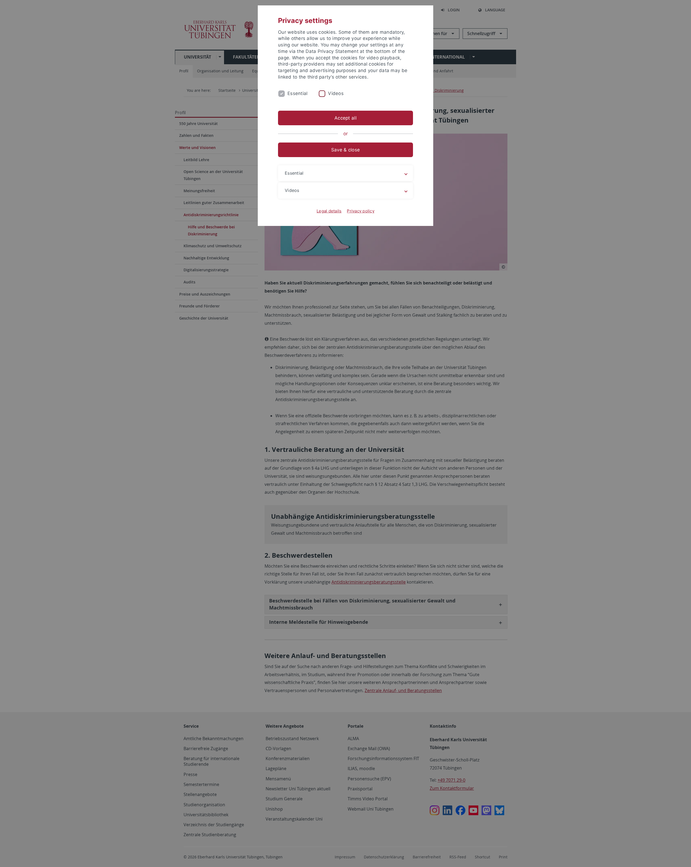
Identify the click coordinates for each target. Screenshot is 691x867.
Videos (336, 93)
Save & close (345, 150)
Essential (297, 93)
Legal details (329, 211)
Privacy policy (360, 211)
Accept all (345, 118)
